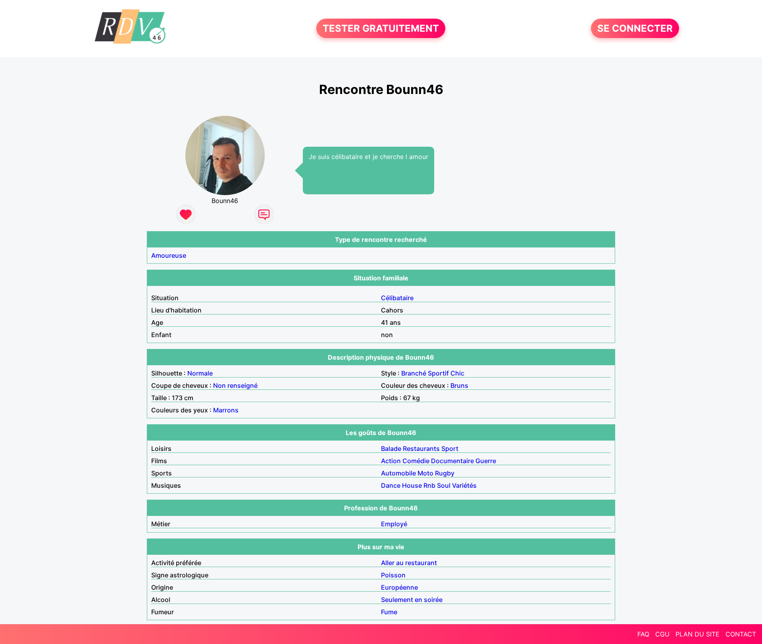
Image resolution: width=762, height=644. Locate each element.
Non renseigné (235, 385)
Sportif (438, 373)
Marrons (226, 410)
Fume (389, 612)
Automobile (398, 473)
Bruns (459, 385)
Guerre (485, 461)
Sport (449, 448)
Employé (394, 524)
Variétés (464, 485)
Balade (391, 448)
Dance (390, 485)
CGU (662, 634)
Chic (457, 373)
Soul (443, 485)
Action (391, 461)
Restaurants (421, 448)
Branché (413, 373)
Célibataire (397, 298)
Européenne (399, 587)
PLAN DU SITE (697, 634)
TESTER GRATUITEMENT (381, 28)
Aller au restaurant (409, 563)
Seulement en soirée (412, 600)
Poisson (393, 575)
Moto (425, 473)
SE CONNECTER (635, 28)
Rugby (444, 473)
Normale (200, 373)
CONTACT (740, 634)
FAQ (643, 634)
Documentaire (452, 461)
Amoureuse (168, 255)
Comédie (415, 461)
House (412, 485)
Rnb (429, 485)
